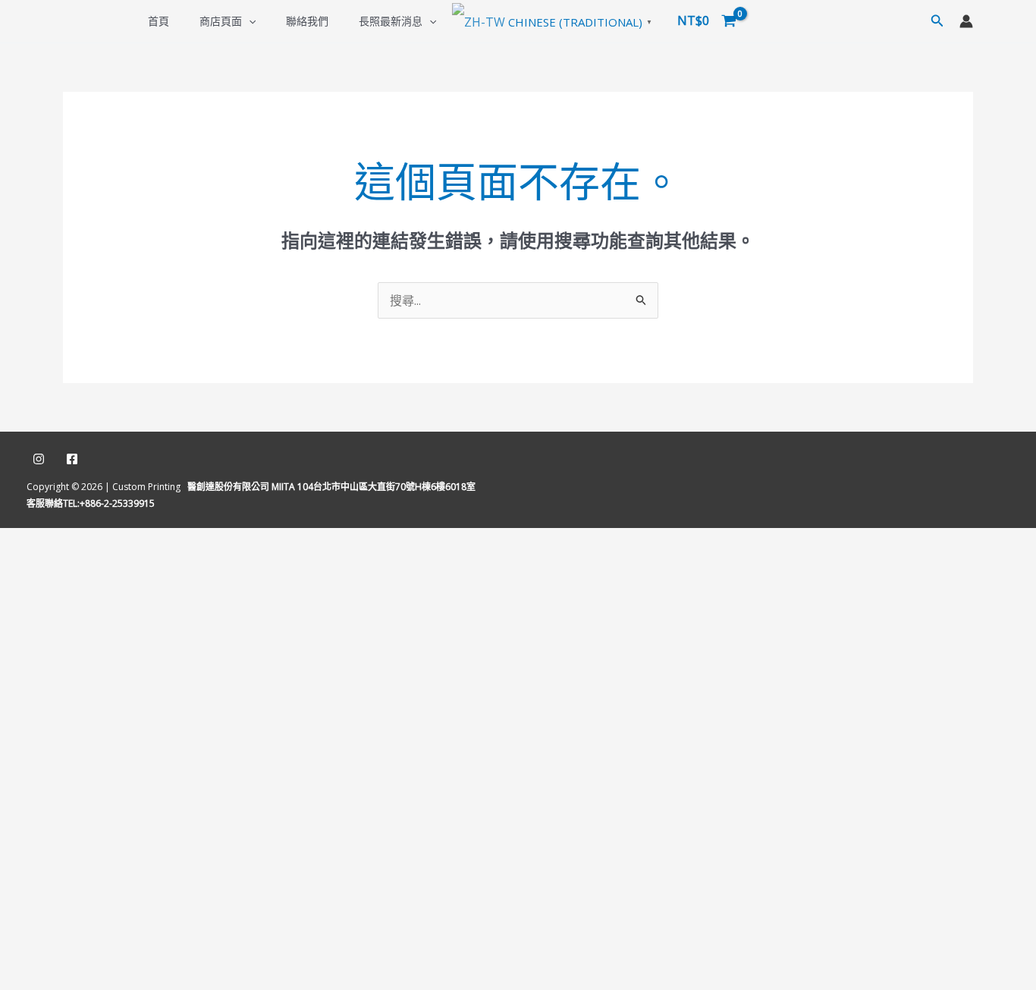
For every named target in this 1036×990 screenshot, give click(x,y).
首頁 (158, 21)
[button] (249, 21)
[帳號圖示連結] (966, 21)
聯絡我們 (307, 21)
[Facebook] (72, 459)
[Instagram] (39, 459)
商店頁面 (220, 21)
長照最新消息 (390, 21)
